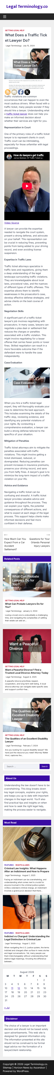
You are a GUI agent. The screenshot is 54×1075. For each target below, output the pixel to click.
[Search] (49, 17)
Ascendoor (39, 1067)
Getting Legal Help (14, 30)
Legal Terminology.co (27, 6)
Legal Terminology (14, 46)
